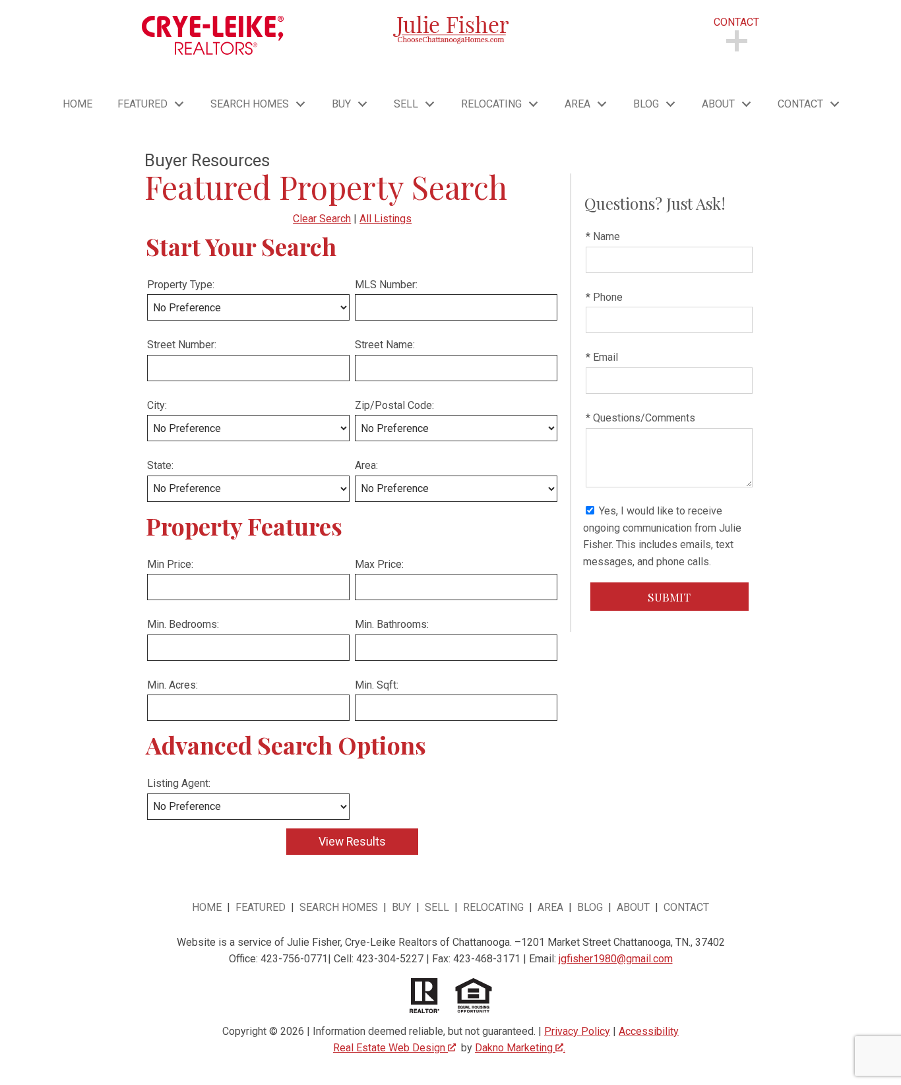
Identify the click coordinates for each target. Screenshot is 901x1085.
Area (550, 907)
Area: (366, 465)
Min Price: (170, 564)
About (634, 907)
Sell (437, 907)
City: (157, 405)
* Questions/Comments (640, 418)
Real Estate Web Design (390, 1047)
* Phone (604, 297)
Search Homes (338, 907)
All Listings (385, 218)
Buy (401, 907)
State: (160, 465)
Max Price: (379, 564)
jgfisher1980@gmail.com (616, 958)
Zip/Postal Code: (394, 405)
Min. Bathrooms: (392, 624)
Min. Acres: (172, 685)
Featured (261, 907)
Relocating (493, 907)
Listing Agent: (178, 783)
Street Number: (181, 344)
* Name (603, 236)
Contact (686, 907)
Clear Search (322, 218)
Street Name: (385, 344)
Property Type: (180, 284)
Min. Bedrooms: (183, 624)
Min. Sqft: (376, 685)
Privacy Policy (577, 1031)
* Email (602, 357)
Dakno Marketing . (520, 1047)
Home (77, 104)
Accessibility (649, 1031)
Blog (590, 907)
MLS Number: (386, 284)
